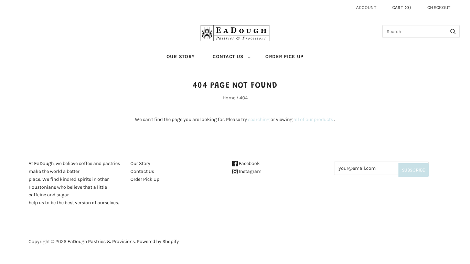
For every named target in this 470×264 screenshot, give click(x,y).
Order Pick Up (284, 56)
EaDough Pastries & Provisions (101, 241)
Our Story (181, 56)
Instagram (249, 171)
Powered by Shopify (158, 241)
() (402, 7)
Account (366, 7)
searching (258, 119)
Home (229, 98)
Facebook (249, 163)
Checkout (439, 7)
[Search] (453, 31)
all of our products (313, 119)
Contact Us (228, 56)
